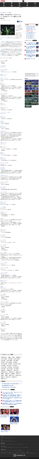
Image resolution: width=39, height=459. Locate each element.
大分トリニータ (3, 328)
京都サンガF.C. (3, 229)
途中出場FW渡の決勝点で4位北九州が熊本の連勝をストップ (11, 383)
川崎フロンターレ (3, 142)
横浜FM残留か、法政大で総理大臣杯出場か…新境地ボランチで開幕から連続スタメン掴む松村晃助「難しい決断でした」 (12, 395)
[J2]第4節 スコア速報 (29, 29)
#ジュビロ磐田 (3, 365)
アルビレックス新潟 (4, 181)
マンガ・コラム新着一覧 (4, 447)
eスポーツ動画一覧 (26, 447)
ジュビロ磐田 (3, 207)
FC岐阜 (1, 218)
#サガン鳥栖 (15, 362)
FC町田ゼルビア (3, 131)
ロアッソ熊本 (3, 322)
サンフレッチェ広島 (4, 267)
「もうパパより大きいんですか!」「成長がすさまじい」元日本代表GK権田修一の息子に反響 (12, 393)
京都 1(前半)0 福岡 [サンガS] (30, 26)
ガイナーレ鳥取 (4, 42)
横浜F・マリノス (3, 146)
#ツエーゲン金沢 (14, 365)
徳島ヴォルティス (3, 280)
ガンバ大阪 (2, 234)
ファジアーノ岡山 (3, 262)
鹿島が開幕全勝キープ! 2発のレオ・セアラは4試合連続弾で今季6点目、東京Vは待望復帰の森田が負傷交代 (12, 404)
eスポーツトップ (15, 447)
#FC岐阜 (9, 357)
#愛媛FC (2, 373)
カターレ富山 (3, 186)
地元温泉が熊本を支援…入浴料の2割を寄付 (9, 387)
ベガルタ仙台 (3, 65)
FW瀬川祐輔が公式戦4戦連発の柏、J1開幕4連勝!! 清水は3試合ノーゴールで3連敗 (12, 398)
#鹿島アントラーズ (3, 378)
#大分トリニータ (16, 370)
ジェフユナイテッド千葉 (5, 112)
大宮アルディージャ (4, 107)
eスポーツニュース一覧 (20, 447)
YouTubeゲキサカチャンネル (4, 444)
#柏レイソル (18, 373)
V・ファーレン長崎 (4, 314)
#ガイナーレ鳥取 (15, 360)
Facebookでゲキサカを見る (30, 75)
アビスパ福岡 (3, 294)
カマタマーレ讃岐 (5, 37)
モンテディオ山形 (3, 69)
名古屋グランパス (3, 212)
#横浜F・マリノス (11, 375)
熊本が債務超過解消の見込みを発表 (7, 385)
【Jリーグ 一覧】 (6, 20)
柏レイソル (2, 116)
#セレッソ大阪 (9, 365)
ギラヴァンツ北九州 (4, 301)
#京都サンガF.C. (3, 370)
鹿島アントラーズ (3, 74)
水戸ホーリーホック (4, 78)
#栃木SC (2, 375)
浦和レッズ (2, 103)
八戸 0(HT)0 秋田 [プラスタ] (30, 33)
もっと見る (13, 389)
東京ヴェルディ (3, 126)
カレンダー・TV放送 (13, 450)
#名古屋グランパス (9, 370)
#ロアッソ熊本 (3, 368)
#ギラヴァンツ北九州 (9, 362)
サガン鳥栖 (2, 309)
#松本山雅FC (13, 373)
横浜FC (1, 152)
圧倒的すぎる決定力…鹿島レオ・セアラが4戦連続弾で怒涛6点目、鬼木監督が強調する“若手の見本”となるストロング (12, 401)
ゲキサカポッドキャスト (21, 444)
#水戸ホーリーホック (18, 375)
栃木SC (1, 83)
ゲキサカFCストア (3, 450)
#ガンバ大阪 (2, 362)
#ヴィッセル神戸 (16, 368)
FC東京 (1, 121)
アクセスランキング (8, 450)
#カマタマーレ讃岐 (9, 360)
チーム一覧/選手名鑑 (19, 450)
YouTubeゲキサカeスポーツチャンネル (13, 444)
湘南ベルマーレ (4, 50)
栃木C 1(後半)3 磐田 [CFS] (30, 32)
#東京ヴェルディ (7, 373)
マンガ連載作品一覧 (9, 447)
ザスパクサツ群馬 (3, 93)
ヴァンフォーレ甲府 (4, 162)
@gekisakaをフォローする (30, 73)
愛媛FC (1, 286)
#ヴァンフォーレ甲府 (9, 368)
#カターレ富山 (3, 360)
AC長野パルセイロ (13, 41)
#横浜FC (6, 375)
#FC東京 (13, 357)
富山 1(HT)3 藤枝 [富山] (29, 35)
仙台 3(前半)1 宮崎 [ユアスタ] (30, 36)
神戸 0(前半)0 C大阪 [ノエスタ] (31, 28)
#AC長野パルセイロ (3, 357)
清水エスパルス (3, 202)
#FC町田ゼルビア (18, 357)
